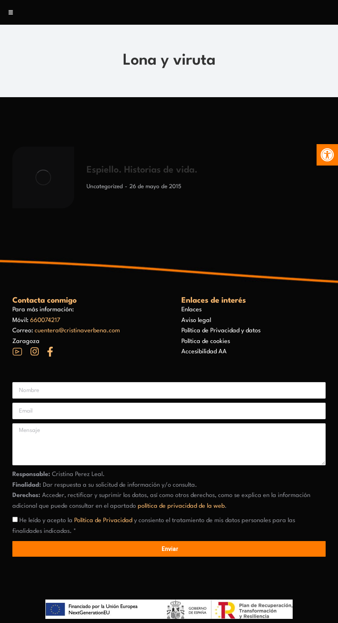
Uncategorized (105, 186)
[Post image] (43, 177)
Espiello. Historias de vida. (142, 170)
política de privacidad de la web (181, 506)
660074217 (45, 320)
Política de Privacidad (103, 521)
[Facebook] (50, 352)
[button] (327, 155)
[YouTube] (17, 352)
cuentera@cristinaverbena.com (77, 331)
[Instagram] (35, 351)
